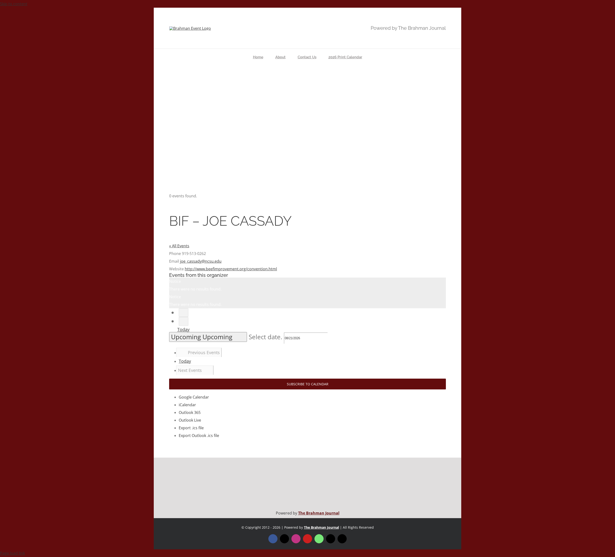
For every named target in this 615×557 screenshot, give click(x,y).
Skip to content (13, 3)
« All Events (179, 245)
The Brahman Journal (318, 513)
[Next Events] (183, 321)
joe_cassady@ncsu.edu (200, 261)
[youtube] (307, 538)
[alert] (307, 285)
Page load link (12, 553)
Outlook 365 (190, 412)
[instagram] (296, 538)
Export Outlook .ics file (199, 435)
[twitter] (284, 538)
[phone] (342, 538)
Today (183, 329)
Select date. (266, 337)
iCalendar (187, 404)
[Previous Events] (183, 312)
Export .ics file (191, 427)
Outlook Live (190, 420)
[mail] (330, 538)
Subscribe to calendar (307, 384)
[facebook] (272, 538)
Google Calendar (194, 397)
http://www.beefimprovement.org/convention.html (231, 269)
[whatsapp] (319, 538)
